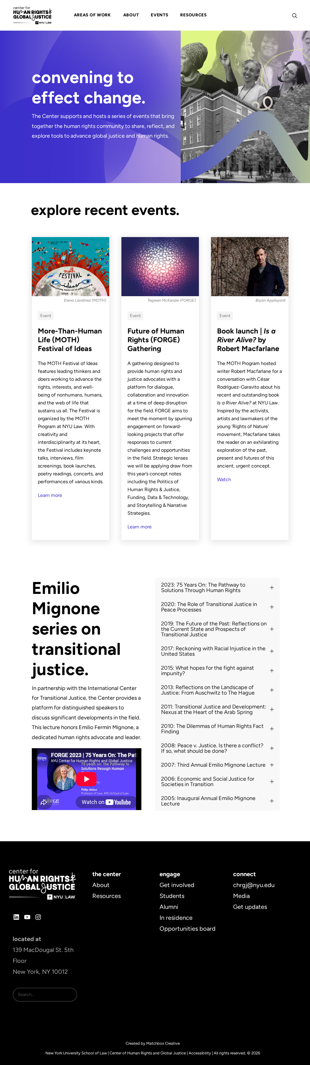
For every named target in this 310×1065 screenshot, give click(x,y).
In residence (176, 917)
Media (241, 895)
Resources (106, 895)
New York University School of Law (76, 1053)
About (101, 885)
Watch (224, 479)
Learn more (50, 495)
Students (172, 895)
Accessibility (200, 1053)
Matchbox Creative (163, 1043)
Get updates (250, 906)
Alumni (169, 906)
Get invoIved (177, 885)
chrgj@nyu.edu (254, 885)
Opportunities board (188, 928)
